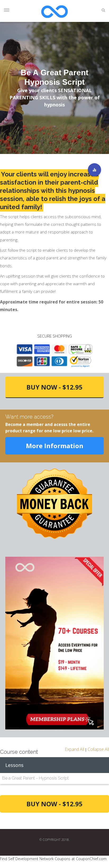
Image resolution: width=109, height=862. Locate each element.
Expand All (74, 749)
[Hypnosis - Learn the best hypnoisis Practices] (94, 169)
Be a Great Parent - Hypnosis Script (35, 778)
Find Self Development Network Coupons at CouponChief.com (53, 858)
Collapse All (98, 749)
